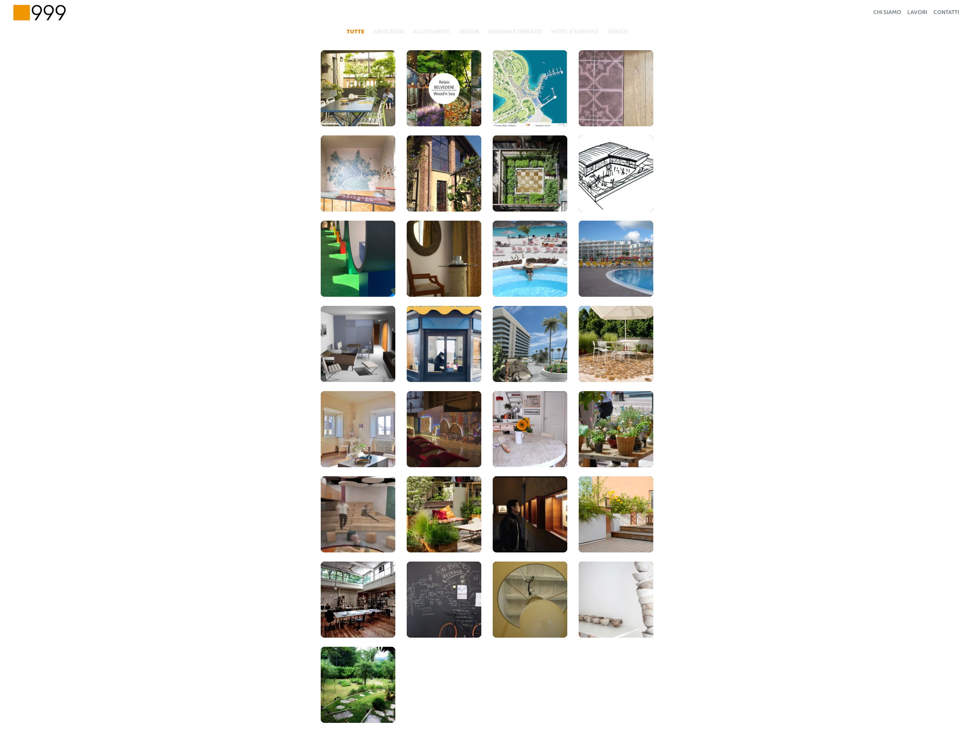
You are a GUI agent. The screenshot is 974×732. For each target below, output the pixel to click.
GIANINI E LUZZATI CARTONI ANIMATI (444, 429)
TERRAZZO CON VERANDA (358, 88)
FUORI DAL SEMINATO (616, 429)
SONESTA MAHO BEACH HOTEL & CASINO (444, 259)
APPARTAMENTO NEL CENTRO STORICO (358, 429)
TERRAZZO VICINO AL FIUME (616, 514)
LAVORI (917, 12)
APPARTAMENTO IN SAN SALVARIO (616, 89)
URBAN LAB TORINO (358, 173)
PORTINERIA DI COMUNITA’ (444, 344)
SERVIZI (618, 32)
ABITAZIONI (389, 32)
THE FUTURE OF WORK (358, 514)
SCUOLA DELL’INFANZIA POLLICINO (616, 174)
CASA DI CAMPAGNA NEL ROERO (444, 174)
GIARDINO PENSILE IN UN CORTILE (444, 515)
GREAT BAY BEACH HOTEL (530, 258)
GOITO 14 (358, 600)
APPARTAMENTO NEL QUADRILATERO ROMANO (530, 599)
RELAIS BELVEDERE (444, 88)
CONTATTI (946, 12)
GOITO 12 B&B (530, 429)
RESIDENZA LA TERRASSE (616, 258)
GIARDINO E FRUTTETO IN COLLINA (358, 685)
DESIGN (469, 32)
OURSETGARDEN (530, 174)
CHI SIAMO (887, 12)
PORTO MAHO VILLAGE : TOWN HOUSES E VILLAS (530, 88)
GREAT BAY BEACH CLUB (530, 344)
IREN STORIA (358, 259)
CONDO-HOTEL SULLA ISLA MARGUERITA (358, 344)
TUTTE (355, 32)
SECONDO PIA (530, 515)
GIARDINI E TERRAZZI (515, 32)
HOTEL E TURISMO (574, 32)
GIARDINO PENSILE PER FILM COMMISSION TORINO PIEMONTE (616, 344)
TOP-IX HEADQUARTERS (444, 599)
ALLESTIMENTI (431, 32)
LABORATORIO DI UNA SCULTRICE (616, 600)
